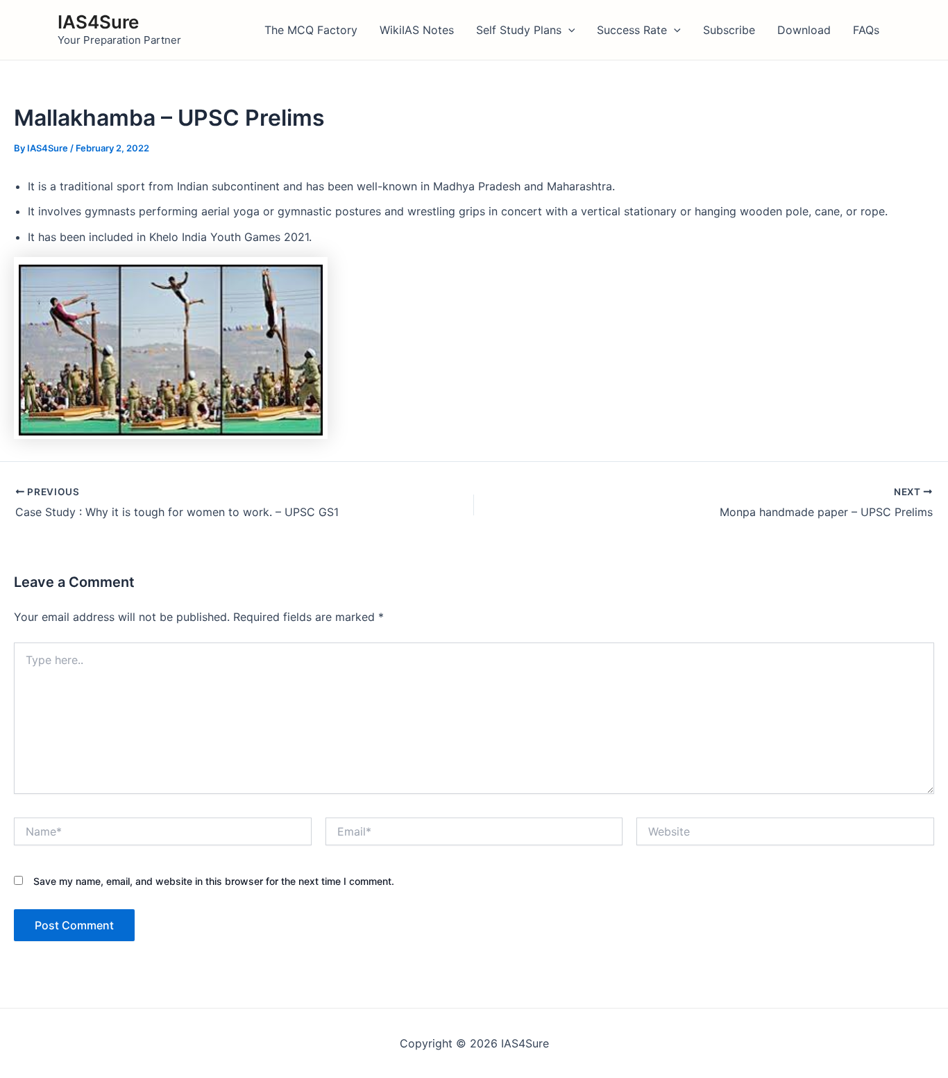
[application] (568, 30)
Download (804, 30)
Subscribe (729, 30)
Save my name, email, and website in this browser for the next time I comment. (213, 881)
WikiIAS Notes (417, 30)
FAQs (866, 30)
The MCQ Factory (310, 30)
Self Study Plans (518, 30)
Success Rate (632, 30)
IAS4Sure (98, 22)
